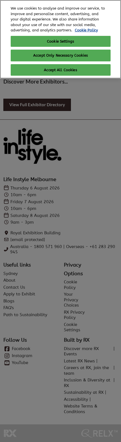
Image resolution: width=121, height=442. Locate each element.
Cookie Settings (60, 41)
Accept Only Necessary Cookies (60, 55)
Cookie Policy (86, 30)
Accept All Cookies (60, 70)
